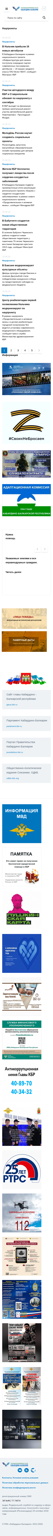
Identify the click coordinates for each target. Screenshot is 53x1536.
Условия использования (25, 1478)
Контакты (7, 1478)
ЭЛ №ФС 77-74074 (11, 1500)
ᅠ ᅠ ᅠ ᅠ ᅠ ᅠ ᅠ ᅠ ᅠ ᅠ (14, 1480)
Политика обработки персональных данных (25, 1482)
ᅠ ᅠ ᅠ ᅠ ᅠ (44, 1478)
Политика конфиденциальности (19, 1487)
